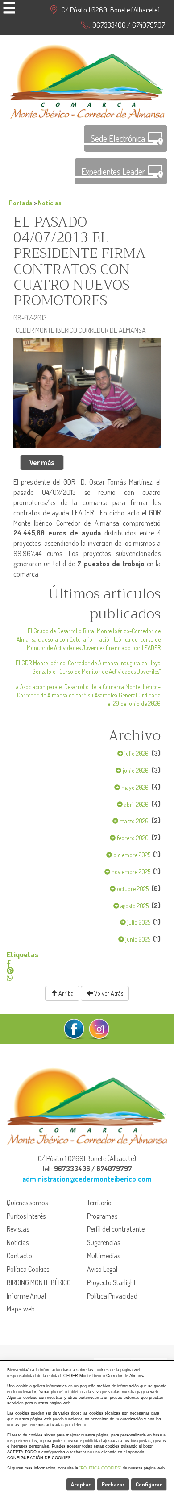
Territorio (99, 1202)
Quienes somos (27, 1202)
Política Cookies (28, 1269)
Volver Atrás (108, 993)
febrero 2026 (132, 838)
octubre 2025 (132, 888)
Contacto (19, 1255)
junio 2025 (137, 939)
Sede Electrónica (118, 138)
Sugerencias (103, 1242)
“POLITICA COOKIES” (100, 1468)
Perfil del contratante (116, 1228)
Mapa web (21, 1308)
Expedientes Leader (113, 171)
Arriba (65, 993)
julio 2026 (136, 753)
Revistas (18, 1228)
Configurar (149, 1484)
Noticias (50, 203)
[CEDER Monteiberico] (87, 80)
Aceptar (81, 1484)
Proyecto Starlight (111, 1282)
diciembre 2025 (131, 855)
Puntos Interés (26, 1216)
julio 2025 (138, 922)
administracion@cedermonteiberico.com (87, 1178)
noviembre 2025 (130, 872)
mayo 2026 (134, 787)
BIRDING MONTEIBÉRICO (39, 1282)
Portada (21, 203)
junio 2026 (135, 770)
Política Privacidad (112, 1295)
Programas (102, 1216)
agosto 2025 (134, 905)
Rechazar (113, 1484)
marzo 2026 (133, 821)
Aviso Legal (102, 1269)
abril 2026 (136, 804)
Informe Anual (26, 1295)
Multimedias (103, 1255)
